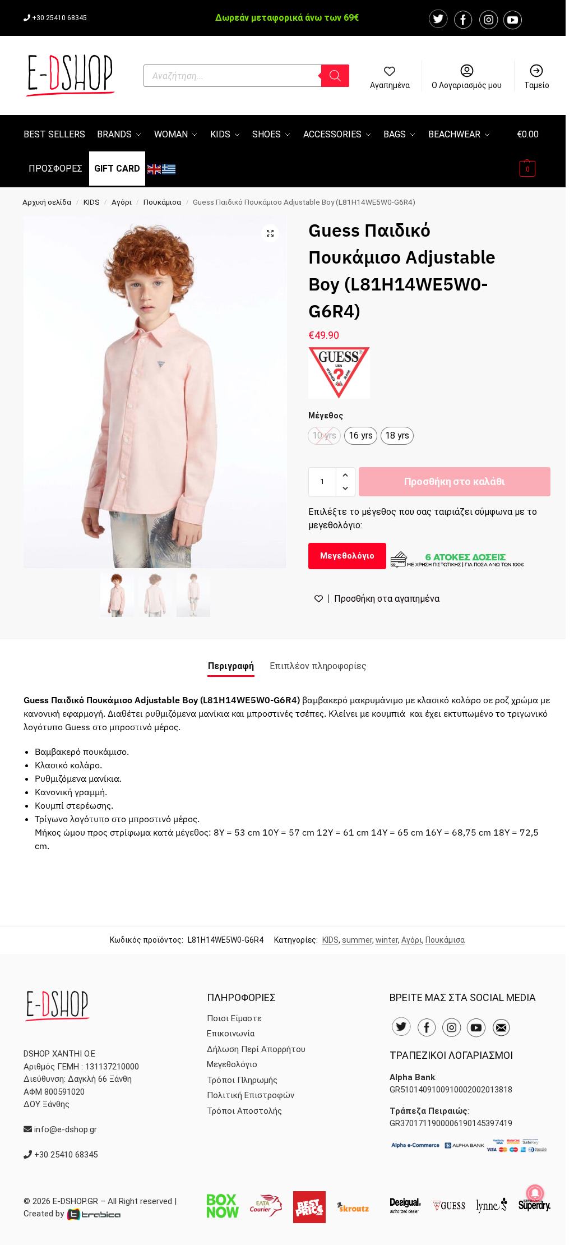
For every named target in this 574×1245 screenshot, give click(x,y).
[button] (533, 151)
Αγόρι (122, 201)
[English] (154, 168)
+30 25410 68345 (59, 18)
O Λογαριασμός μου (467, 85)
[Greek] (169, 168)
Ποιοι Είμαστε (234, 1018)
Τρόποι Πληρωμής (242, 1080)
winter (387, 939)
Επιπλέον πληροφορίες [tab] (318, 666)
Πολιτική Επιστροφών (250, 1095)
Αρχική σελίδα (46, 201)
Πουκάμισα (162, 201)
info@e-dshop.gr (65, 1129)
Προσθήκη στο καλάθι (454, 481)
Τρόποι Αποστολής (244, 1111)
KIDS (92, 201)
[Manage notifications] (535, 1193)
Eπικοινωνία (230, 1034)
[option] (361, 435)
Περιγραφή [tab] (231, 666)
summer (357, 939)
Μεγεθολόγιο (347, 556)
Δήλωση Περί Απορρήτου (256, 1049)
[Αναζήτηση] (335, 75)
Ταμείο (536, 85)
